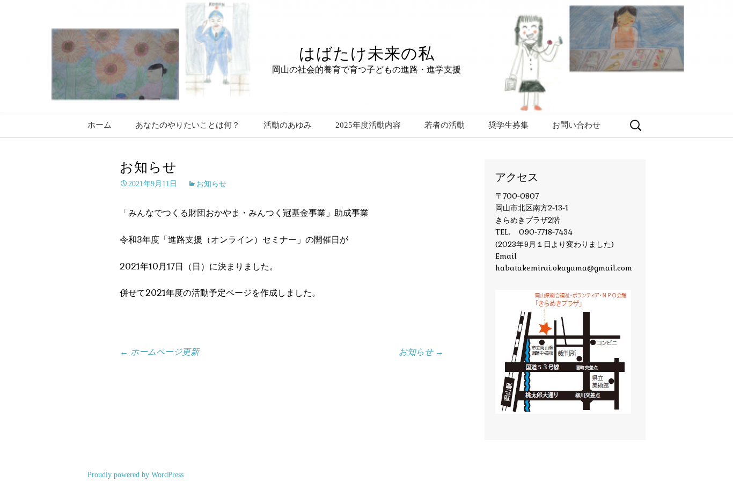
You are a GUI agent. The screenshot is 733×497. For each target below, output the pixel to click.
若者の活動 (444, 125)
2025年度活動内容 (368, 125)
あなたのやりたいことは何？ (187, 125)
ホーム (99, 125)
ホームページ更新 (159, 351)
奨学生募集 (508, 125)
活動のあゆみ (287, 125)
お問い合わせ (576, 125)
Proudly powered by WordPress (135, 475)
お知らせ (211, 184)
